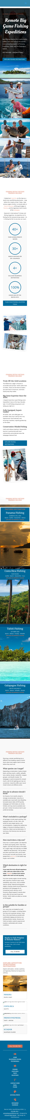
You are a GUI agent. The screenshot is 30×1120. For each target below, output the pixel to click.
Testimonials (15, 1061)
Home (15, 1057)
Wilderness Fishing (15, 1059)
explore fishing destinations (14, 59)
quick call (13, 856)
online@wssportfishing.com (11, 1113)
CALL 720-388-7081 (15, 1046)
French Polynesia (9, 206)
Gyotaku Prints (15, 1095)
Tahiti (15, 1073)
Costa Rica (14, 198)
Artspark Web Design (10, 1115)
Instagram (15, 1103)
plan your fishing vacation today (15, 303)
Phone (15, 1087)
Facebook (15, 1105)
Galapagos (17, 210)
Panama (6, 208)
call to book (15, 952)
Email (15, 1085)
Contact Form (15, 1083)
